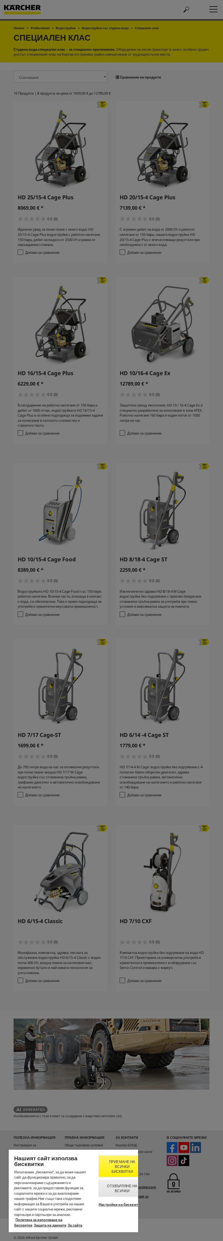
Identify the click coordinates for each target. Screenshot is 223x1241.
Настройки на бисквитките (122, 1204)
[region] (73, 1191)
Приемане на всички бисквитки (122, 1166)
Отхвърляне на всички (122, 1188)
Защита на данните (50, 1225)
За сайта (75, 1225)
